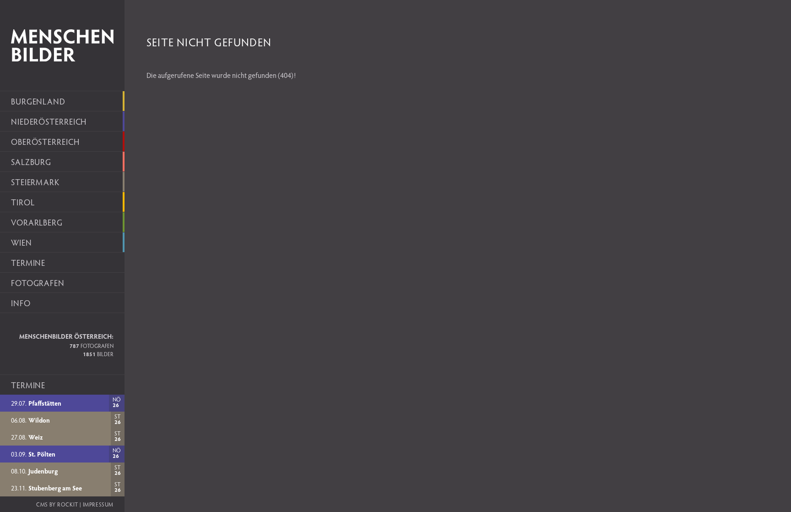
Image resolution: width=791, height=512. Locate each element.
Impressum (98, 504)
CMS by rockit (57, 504)
